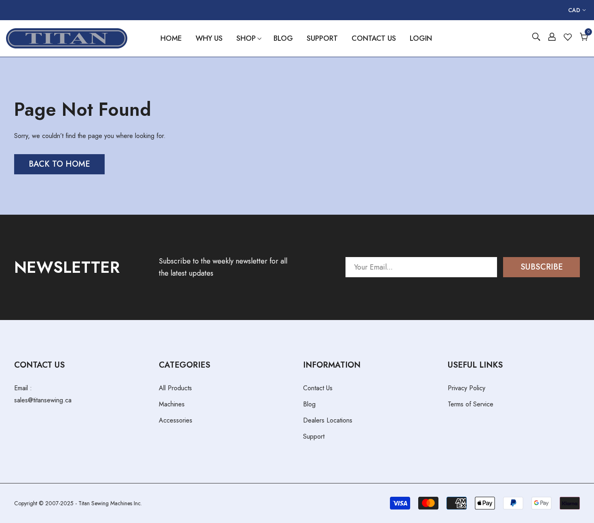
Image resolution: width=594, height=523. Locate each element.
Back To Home (59, 164)
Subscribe (541, 267)
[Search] (536, 38)
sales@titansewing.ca (43, 400)
